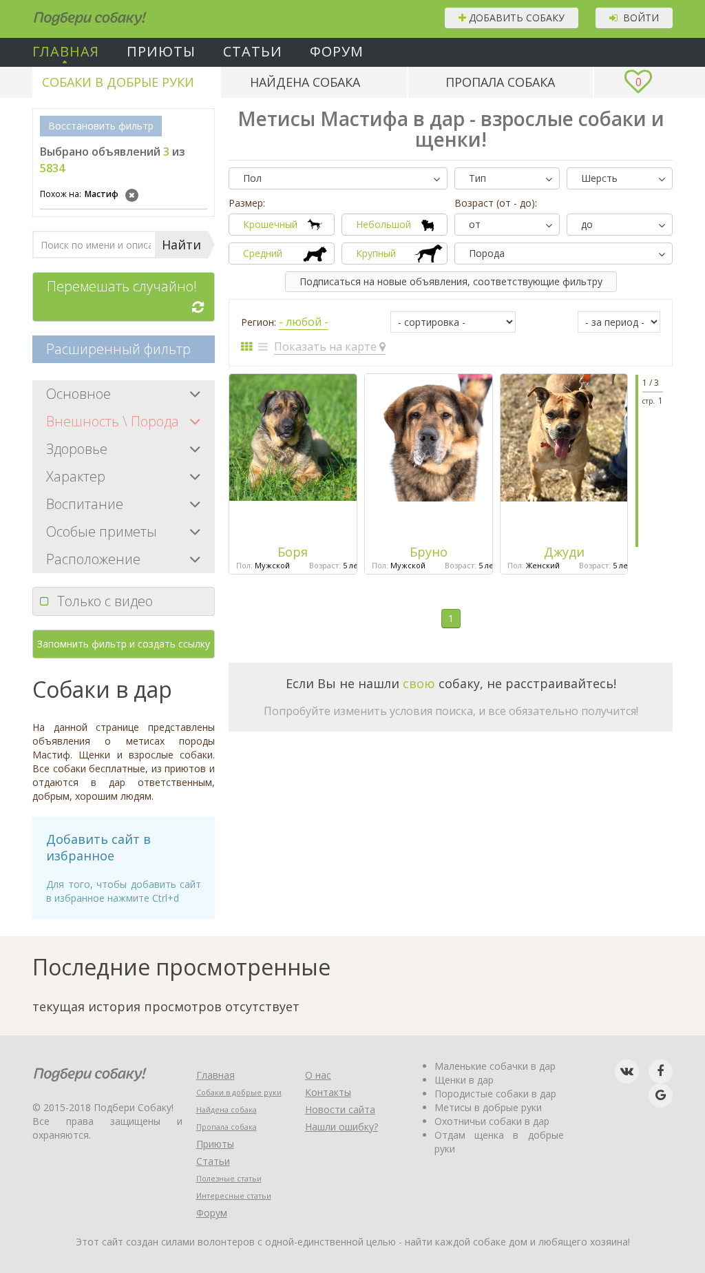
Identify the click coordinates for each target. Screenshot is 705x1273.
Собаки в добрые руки (118, 82)
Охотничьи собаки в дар (491, 1121)
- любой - (303, 321)
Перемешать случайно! (122, 286)
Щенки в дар (464, 1079)
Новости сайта (340, 1109)
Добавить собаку (515, 17)
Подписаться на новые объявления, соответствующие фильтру (450, 281)
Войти (638, 17)
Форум (337, 52)
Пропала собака (500, 82)
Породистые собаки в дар (495, 1093)
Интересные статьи (233, 1195)
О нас (318, 1074)
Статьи (252, 52)
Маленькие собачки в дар (495, 1066)
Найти (181, 244)
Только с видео (105, 601)
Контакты (328, 1092)
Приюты (161, 52)
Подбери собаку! (71, 13)
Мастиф (79, 194)
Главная (65, 52)
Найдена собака (305, 82)
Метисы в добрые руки (488, 1107)
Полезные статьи (229, 1178)
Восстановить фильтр (101, 125)
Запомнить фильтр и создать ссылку (123, 643)
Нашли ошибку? (341, 1126)
